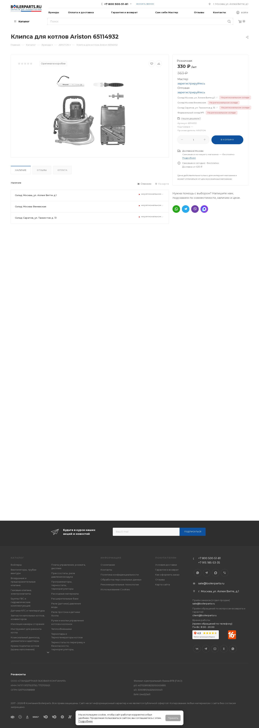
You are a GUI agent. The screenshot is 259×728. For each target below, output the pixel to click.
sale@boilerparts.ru (211, 583)
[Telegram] (185, 209)
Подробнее (85, 721)
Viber (224, 573)
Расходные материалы (65, 593)
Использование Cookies (115, 589)
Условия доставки (166, 564)
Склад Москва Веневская (30, 206)
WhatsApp (197, 573)
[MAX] (204, 209)
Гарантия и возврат (167, 569)
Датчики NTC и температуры (28, 610)
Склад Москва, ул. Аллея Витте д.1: (196, 97)
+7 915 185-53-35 (209, 562)
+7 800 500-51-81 (116, 4)
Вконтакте (197, 649)
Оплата (62, 170)
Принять (173, 718)
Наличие (20, 170)
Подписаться (192, 531)
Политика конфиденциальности (120, 574)
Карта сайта (162, 584)
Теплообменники (61, 629)
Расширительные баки (64, 598)
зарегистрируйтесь (191, 83)
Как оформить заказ (167, 574)
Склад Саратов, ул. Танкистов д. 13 (36, 217)
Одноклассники (224, 649)
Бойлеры (16, 564)
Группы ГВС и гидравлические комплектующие (20, 602)
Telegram (206, 573)
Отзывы (42, 170)
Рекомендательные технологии (120, 584)
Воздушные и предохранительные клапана (23, 582)
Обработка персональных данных (121, 579)
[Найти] (229, 21)
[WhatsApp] (176, 209)
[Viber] (195, 209)
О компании (108, 564)
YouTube (215, 649)
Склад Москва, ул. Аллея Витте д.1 (36, 195)
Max (215, 573)
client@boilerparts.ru (204, 615)
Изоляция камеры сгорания (27, 624)
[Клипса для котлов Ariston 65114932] (90, 111)
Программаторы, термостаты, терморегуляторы (62, 585)
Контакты (106, 569)
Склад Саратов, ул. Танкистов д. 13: (196, 107)
